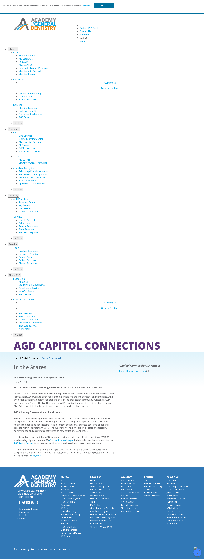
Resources (18, 79)
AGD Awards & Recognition (33, 174)
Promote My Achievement (32, 177)
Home (16, 358)
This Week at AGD (28, 325)
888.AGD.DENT (25, 497)
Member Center (27, 55)
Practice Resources (28, 250)
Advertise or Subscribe (30, 322)
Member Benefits (28, 107)
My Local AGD (26, 58)
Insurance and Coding (30, 93)
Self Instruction (27, 148)
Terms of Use (65, 549)
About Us (23, 281)
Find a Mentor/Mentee (30, 114)
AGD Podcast (25, 313)
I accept (104, 5)
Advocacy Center (27, 202)
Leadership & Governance (32, 284)
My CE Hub (24, 159)
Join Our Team (26, 291)
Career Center (26, 96)
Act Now (17, 216)
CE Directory (25, 145)
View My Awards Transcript (33, 162)
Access (16, 52)
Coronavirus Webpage (61, 440)
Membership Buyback (30, 71)
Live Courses (25, 135)
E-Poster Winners (28, 180)
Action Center (26, 223)
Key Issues (24, 205)
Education (95, 476)
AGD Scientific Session (30, 142)
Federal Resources (28, 226)
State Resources (27, 229)
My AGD (65, 476)
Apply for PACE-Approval (32, 183)
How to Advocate (27, 220)
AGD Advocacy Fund (29, 232)
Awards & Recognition (24, 168)
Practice (148, 476)
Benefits (17, 104)
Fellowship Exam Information (34, 171)
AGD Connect (25, 64)
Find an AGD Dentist (28, 509)
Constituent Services (29, 288)
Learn (16, 132)
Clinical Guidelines (28, 263)
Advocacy (126, 476)
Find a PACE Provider (29, 151)
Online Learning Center (31, 138)
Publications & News (23, 299)
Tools (16, 247)
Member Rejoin (27, 74)
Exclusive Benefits (28, 110)
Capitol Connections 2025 (132, 371)
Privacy (53, 549)
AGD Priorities (20, 199)
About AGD (173, 476)
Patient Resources (28, 99)
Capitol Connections (29, 211)
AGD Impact (110, 82)
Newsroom (24, 328)
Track (16, 156)
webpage (35, 455)
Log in (22, 518)
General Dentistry (110, 87)
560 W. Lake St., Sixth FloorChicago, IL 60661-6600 (32, 492)
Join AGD (23, 61)
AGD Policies (25, 208)
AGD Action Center (23, 443)
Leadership (19, 278)
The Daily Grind (27, 316)
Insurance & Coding (29, 254)
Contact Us (24, 512)
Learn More (87, 5)
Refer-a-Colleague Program (33, 67)
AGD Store (24, 117)
